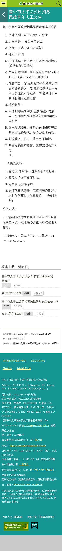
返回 (4, 14)
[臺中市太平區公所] (31, 3)
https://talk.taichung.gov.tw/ (28, 484)
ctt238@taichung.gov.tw (36, 425)
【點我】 (24, 464)
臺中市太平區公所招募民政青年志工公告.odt (30, 301)
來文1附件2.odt (11, 293)
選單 (3, 3)
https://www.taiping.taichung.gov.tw (28, 445)
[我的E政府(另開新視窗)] (34, 525)
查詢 (58, 3)
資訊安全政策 (38, 360)
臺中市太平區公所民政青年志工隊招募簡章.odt (27, 278)
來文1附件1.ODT (12, 313)
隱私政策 (7, 368)
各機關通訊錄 (24, 368)
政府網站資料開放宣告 (14, 360)
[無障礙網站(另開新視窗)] (16, 526)
